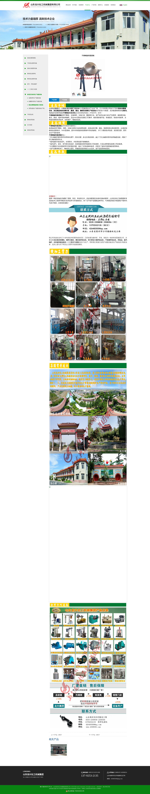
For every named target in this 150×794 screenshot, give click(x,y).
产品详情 (54, 100)
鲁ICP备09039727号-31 (46, 786)
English (125, 5)
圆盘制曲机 (59, 758)
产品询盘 (64, 100)
